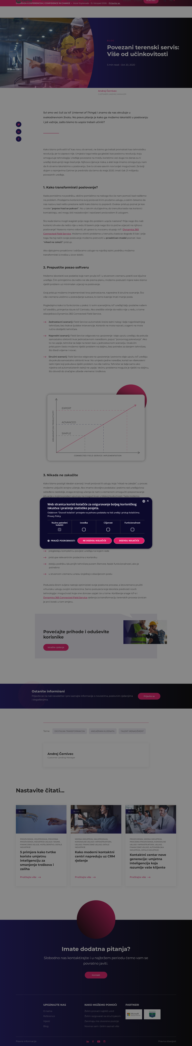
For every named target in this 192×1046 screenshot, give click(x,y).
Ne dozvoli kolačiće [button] (94, 540)
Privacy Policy (54, 516)
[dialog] (96, 523)
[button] (61, 540)
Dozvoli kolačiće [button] (129, 540)
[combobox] (143, 501)
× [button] (148, 501)
